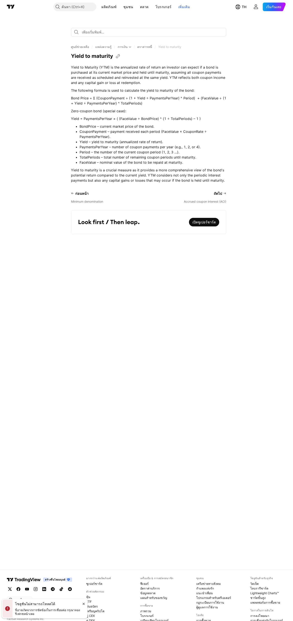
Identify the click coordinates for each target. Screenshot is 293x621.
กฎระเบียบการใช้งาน (210, 602)
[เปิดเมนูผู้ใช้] (256, 7)
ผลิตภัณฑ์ (108, 7)
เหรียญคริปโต (95, 611)
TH (244, 7)
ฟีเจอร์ (144, 583)
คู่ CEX (90, 616)
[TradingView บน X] (10, 589)
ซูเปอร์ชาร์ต (94, 583)
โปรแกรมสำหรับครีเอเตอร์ (213, 598)
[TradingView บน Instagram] (36, 589)
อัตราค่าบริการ (150, 588)
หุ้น (88, 597)
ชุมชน (128, 7)
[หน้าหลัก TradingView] (11, 7)
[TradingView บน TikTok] (61, 589)
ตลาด (144, 7)
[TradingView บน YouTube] (27, 589)
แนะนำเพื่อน (204, 593)
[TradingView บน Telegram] (53, 589)
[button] (120, 7)
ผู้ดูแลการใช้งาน (207, 607)
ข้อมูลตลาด (148, 593)
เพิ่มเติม (184, 7)
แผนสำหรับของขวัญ (153, 598)
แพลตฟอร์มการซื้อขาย (265, 602)
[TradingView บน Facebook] (18, 589)
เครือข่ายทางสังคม (208, 583)
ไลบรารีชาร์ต (259, 588)
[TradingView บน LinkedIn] (44, 589)
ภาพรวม (145, 611)
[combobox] (148, 32)
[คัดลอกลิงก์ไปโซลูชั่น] (118, 56)
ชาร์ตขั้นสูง (258, 598)
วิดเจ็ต (254, 583)
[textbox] (150, 32)
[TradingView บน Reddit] (70, 589)
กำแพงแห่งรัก (205, 588)
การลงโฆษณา (259, 616)
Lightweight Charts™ (264, 593)
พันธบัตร (92, 606)
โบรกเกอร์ (163, 7)
